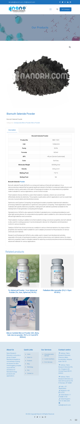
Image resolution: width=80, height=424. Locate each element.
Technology (30, 367)
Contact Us (30, 373)
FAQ (28, 370)
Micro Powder (35, 123)
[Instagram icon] (70, 2)
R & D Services (48, 362)
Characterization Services (49, 355)
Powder (22, 181)
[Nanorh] (18, 9)
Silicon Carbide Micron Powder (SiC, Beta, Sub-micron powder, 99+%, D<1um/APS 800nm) (22, 335)
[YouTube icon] (65, 2)
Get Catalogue (65, 9)
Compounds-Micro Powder (22, 123)
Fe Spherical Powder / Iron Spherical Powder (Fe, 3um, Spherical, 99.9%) (22, 291)
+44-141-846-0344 (64, 401)
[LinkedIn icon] (68, 2)
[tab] (12, 130)
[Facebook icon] (60, 2)
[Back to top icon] (71, 420)
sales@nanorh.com (64, 405)
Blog (28, 363)
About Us (29, 357)
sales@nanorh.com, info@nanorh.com (23, 2)
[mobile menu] (50, 9)
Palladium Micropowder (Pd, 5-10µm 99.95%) (57, 291)
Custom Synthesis (49, 359)
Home (28, 354)
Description (12, 130)
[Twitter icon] (62, 2)
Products (29, 360)
